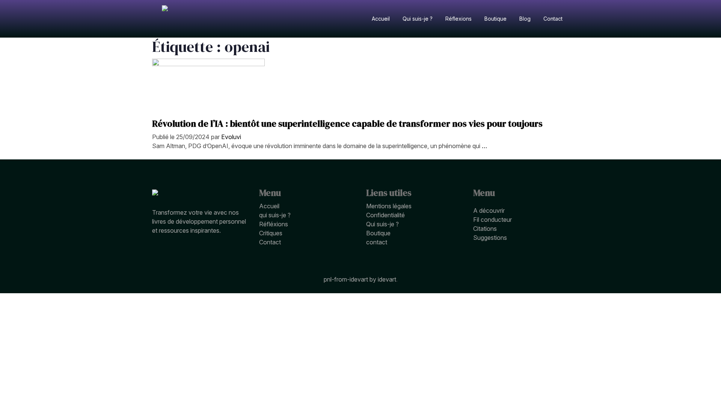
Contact (270, 242)
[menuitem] (380, 19)
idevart (387, 279)
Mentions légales (389, 206)
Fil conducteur (492, 219)
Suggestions (490, 237)
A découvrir (489, 210)
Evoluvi (231, 137)
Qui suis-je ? (382, 224)
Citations (485, 228)
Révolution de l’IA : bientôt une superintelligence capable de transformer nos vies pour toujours (347, 123)
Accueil (269, 206)
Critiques (270, 233)
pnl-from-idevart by (351, 279)
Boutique (378, 233)
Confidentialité (385, 215)
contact (376, 242)
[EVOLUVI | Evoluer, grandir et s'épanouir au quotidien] (165, 19)
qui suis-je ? (275, 215)
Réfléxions (273, 224)
